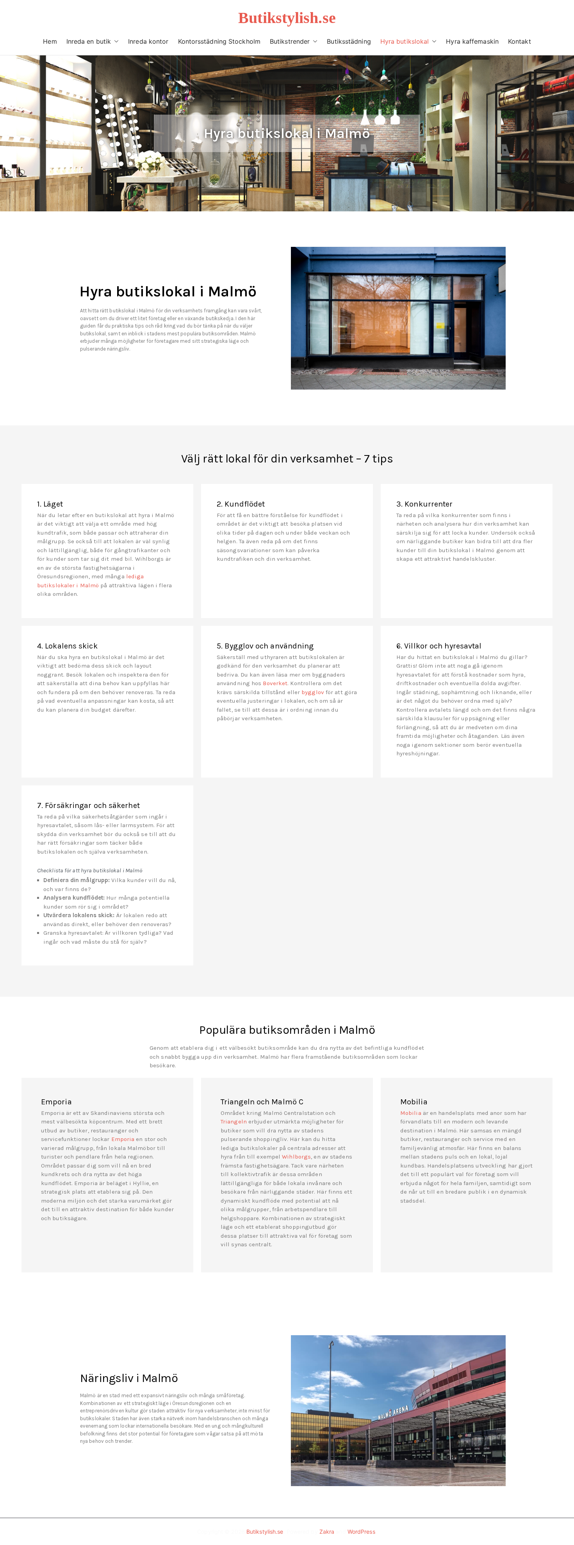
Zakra (327, 1531)
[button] (115, 41)
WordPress (361, 1531)
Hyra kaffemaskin (472, 41)
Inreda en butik (88, 41)
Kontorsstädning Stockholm (219, 41)
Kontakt (519, 41)
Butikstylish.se (287, 18)
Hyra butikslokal (404, 41)
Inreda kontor (148, 41)
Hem (50, 41)
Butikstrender (290, 41)
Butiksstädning (349, 41)
